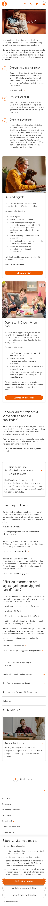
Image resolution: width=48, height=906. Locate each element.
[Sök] (25, 4)
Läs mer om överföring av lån (14, 551)
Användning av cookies (11, 810)
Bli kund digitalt (24, 273)
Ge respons (6, 804)
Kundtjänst (6, 798)
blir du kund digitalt (21, 105)
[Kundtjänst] (31, 4)
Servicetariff (6, 815)
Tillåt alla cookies (24, 881)
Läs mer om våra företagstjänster (16, 573)
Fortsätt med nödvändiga (24, 895)
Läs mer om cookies (10, 902)
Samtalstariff (7, 821)
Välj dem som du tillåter (24, 888)
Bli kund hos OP (8, 832)
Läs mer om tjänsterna (24, 398)
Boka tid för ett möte (11, 527)
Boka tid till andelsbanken (13, 645)
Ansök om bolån (16, 90)
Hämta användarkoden (14, 264)
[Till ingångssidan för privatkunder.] (4, 3)
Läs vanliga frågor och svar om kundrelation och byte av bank (20, 533)
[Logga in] (37, 4)
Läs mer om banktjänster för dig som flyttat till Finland (21, 450)
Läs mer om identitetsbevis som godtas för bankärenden (20, 639)
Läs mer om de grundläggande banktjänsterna (21, 650)
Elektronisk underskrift (11, 827)
